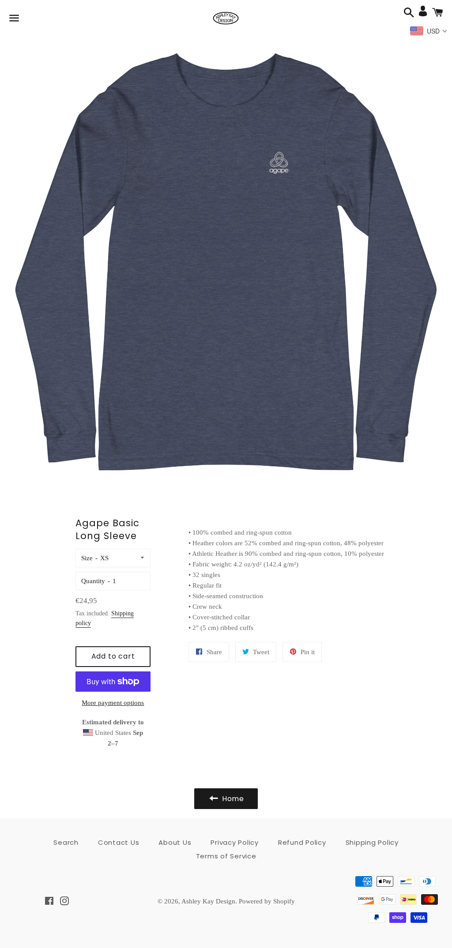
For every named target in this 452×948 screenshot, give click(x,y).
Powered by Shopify (267, 901)
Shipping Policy (372, 842)
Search (66, 842)
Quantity (93, 581)
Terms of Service (226, 856)
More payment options (113, 702)
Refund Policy (302, 842)
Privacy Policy (235, 842)
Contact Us (118, 842)
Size (87, 558)
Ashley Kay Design (208, 901)
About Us (174, 842)
